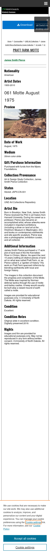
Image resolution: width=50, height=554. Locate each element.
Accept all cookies (25, 538)
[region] (25, 527)
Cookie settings (33, 522)
